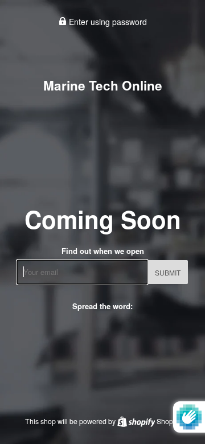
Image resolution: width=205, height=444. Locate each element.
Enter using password (107, 21)
